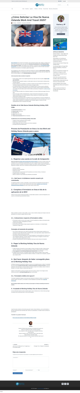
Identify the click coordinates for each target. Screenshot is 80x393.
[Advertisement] (30, 54)
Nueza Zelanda (14, 62)
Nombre (15, 370)
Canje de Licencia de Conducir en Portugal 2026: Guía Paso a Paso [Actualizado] (59, 89)
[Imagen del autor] (11, 23)
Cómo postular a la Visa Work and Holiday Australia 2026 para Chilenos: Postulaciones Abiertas (60, 60)
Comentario (15, 357)
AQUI (48, 78)
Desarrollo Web (41, 388)
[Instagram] (59, 1)
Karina (30, 326)
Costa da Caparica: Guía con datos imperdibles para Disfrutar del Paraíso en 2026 (60, 85)
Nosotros (27, 8)
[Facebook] (61, 1)
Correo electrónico (29, 370)
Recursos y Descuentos (53, 8)
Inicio (23, 8)
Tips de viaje (45, 8)
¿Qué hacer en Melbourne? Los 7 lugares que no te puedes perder (21, 346)
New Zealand (13, 14)
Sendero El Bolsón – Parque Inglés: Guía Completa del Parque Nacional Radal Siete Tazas (60, 55)
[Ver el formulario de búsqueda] (12, 9)
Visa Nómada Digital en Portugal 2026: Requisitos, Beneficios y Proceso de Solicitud (60, 67)
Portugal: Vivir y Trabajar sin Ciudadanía (41, 345)
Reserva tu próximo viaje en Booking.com (19, 1)
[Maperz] (40, 4)
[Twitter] (65, 384)
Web (39, 370)
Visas (18, 14)
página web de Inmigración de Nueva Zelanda (29, 161)
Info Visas (40, 8)
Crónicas (36, 8)
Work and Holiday (22, 14)
